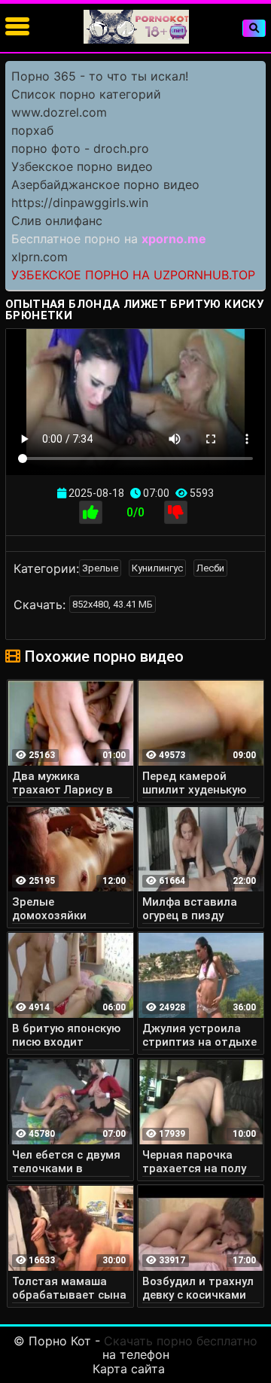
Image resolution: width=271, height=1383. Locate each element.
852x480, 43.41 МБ (112, 604)
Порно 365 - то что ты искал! (99, 76)
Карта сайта (129, 1368)
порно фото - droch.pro (80, 148)
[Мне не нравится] (175, 512)
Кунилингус (157, 568)
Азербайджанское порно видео (105, 184)
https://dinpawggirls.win (79, 202)
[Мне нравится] (90, 512)
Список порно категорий (86, 94)
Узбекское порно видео (82, 166)
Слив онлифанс (56, 220)
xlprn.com (39, 256)
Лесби (210, 568)
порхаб (32, 130)
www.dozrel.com (59, 112)
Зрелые (100, 568)
